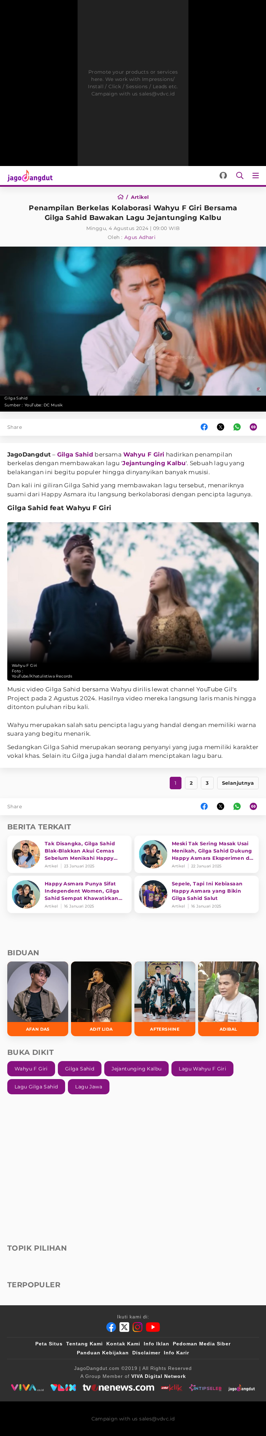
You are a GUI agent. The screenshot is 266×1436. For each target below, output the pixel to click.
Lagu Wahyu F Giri (202, 1069)
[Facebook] (111, 1327)
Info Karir (176, 1352)
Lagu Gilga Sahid (36, 1087)
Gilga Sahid (75, 454)
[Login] (223, 175)
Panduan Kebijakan (103, 1352)
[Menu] (257, 175)
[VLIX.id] (63, 1387)
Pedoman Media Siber (202, 1343)
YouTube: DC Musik (44, 405)
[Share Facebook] (204, 427)
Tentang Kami (84, 1343)
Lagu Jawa (88, 1087)
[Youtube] (153, 1327)
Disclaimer (146, 1352)
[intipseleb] (205, 1387)
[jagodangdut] (241, 1387)
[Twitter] (124, 1327)
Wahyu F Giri (144, 454)
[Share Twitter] (220, 427)
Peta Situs (49, 1343)
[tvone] (118, 1387)
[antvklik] (171, 1387)
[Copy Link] (255, 427)
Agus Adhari (140, 237)
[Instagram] (137, 1327)
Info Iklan (156, 1343)
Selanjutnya (238, 783)
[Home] (122, 197)
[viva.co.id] (27, 1387)
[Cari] (240, 175)
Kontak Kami (123, 1343)
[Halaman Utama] (28, 175)
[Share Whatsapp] (237, 427)
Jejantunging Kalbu (154, 463)
